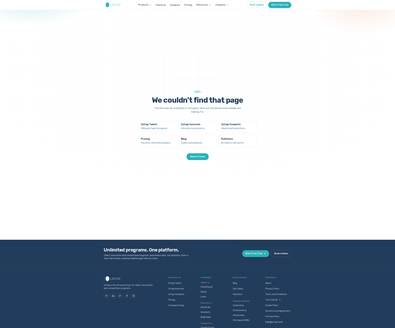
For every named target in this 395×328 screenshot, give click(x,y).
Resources (202, 5)
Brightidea (206, 317)
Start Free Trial (279, 5)
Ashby (204, 291)
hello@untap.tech (274, 322)
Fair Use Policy (272, 316)
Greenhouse (207, 287)
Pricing (188, 5)
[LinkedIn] (113, 296)
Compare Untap (176, 305)
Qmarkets (205, 312)
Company (220, 5)
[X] (120, 296)
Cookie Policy (271, 305)
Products (143, 5)
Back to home (197, 156)
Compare (175, 5)
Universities (239, 315)
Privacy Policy (272, 288)
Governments (240, 310)
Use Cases (238, 288)
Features (161, 5)
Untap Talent (174, 283)
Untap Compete (176, 294)
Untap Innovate (176, 288)
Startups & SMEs (241, 320)
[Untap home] (112, 4)
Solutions (237, 294)
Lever (203, 296)
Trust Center (271, 300)
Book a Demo (257, 5)
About (268, 283)
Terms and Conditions (276, 294)
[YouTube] (106, 296)
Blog (235, 283)
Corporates (238, 305)
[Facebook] (127, 296)
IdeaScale (205, 307)
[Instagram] (133, 296)
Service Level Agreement (277, 311)
